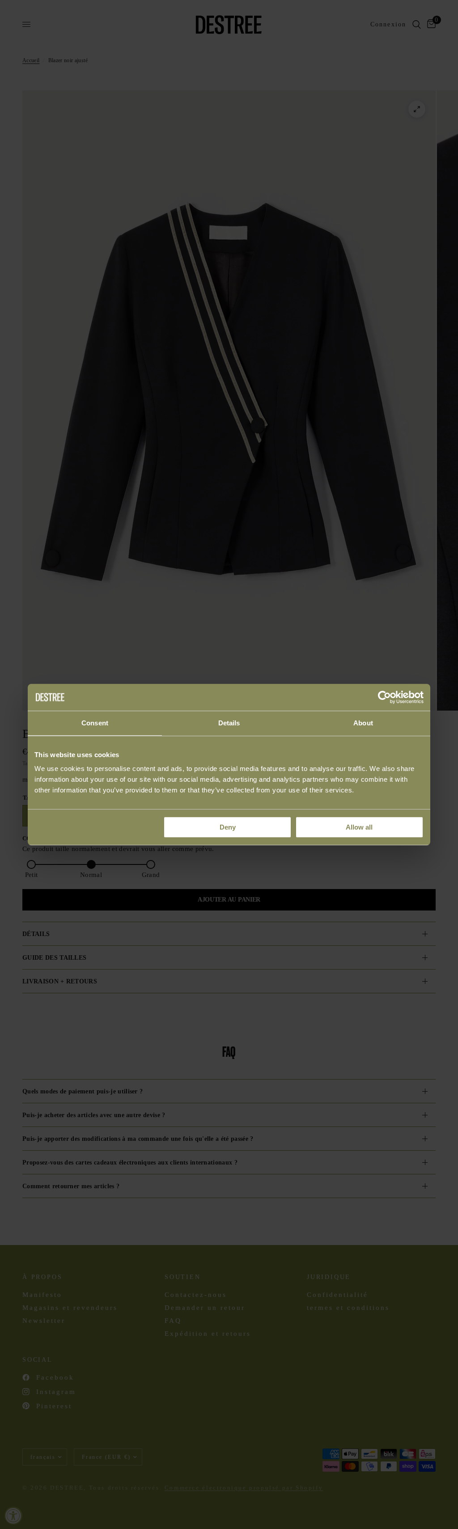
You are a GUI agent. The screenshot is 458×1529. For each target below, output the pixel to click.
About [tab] (363, 723)
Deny (228, 827)
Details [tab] (229, 723)
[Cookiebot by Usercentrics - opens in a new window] (384, 697)
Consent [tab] (94, 723)
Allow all (359, 827)
